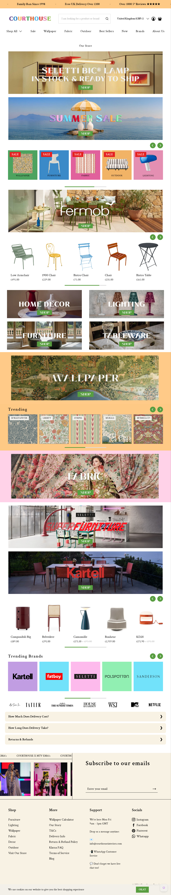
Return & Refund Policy (63, 842)
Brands (140, 31)
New (125, 31)
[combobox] (84, 18)
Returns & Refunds (20, 739)
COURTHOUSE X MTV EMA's (50, 756)
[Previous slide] (153, 145)
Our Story (55, 825)
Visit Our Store (17, 853)
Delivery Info (57, 836)
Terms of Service (59, 853)
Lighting (13, 825)
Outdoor (86, 31)
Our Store (85, 46)
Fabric (68, 31)
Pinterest (142, 831)
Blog (51, 859)
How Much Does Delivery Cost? (28, 716)
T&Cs (52, 831)
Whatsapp (143, 836)
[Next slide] (160, 145)
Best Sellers (106, 31)
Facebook (142, 825)
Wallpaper (50, 31)
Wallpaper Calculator (61, 820)
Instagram (142, 820)
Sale (33, 31)
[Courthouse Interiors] (30, 18)
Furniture (14, 820)
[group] (22, 165)
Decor (12, 842)
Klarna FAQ (56, 847)
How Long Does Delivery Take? (28, 728)
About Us (158, 31)
